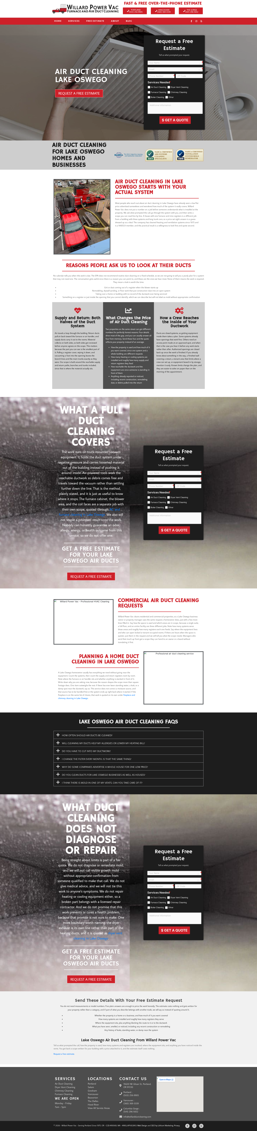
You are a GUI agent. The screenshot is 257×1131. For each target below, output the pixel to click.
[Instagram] (196, 21)
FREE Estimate (95, 21)
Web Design (142, 1125)
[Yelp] (201, 21)
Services (74, 21)
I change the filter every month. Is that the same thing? (96, 759)
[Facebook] (191, 21)
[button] (128, 735)
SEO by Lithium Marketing (162, 1125)
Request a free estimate (64, 1054)
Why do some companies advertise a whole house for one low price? (105, 766)
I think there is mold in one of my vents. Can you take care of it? (102, 782)
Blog (129, 21)
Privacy (177, 1125)
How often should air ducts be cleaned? (87, 735)
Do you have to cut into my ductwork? (86, 751)
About (115, 21)
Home (57, 21)
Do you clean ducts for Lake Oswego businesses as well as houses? (103, 774)
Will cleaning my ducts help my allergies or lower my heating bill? (103, 743)
